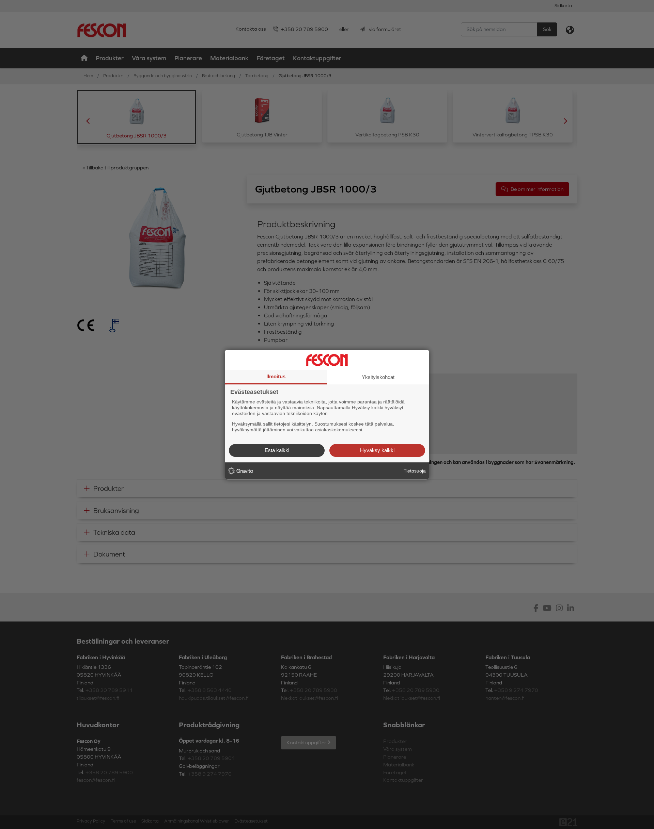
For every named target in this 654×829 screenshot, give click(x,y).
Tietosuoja (415, 471)
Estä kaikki (277, 450)
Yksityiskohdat (378, 377)
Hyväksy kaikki (377, 450)
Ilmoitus (275, 376)
